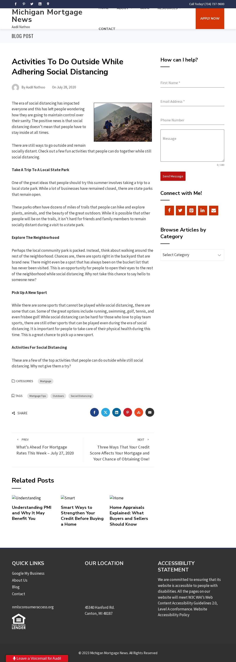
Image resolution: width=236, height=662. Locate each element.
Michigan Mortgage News (47, 15)
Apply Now (210, 18)
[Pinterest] (191, 210)
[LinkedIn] (202, 210)
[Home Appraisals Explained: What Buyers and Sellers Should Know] (117, 497)
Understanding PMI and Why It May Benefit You (31, 513)
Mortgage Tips (38, 396)
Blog (16, 586)
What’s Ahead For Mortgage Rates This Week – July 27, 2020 (45, 447)
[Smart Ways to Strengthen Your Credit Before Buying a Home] (68, 497)
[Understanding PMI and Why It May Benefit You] (26, 497)
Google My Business (28, 573)
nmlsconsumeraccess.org (33, 606)
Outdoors (58, 396)
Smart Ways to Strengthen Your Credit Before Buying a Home (82, 515)
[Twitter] (180, 210)
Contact (107, 29)
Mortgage (45, 381)
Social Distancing (81, 396)
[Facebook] (169, 210)
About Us (19, 580)
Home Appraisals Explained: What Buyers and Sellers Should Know (129, 515)
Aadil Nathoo (21, 27)
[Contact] (213, 210)
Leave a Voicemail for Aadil (38, 658)
